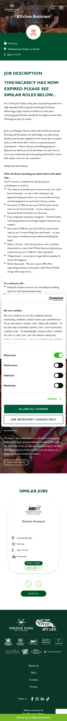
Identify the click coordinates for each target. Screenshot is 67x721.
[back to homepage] (12, 7)
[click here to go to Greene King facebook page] (32, 698)
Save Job (32, 567)
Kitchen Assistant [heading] (33, 521)
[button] (53, 7)
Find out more (16, 462)
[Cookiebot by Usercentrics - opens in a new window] (49, 299)
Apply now (33, 563)
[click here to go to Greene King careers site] (33, 636)
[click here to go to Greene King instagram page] (36, 698)
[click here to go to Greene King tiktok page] (47, 698)
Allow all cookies (33, 408)
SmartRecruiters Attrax (33, 713)
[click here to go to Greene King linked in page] (42, 698)
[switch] (58, 365)
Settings (52, 398)
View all (33, 593)
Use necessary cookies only (33, 419)
